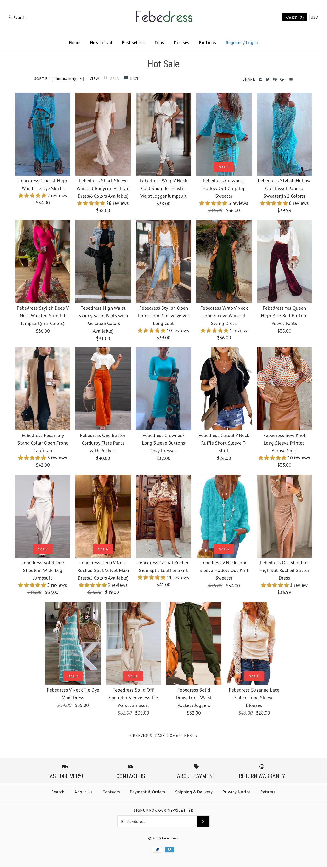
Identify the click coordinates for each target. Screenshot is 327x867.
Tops (159, 42)
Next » (190, 735)
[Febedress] (163, 9)
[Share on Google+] (283, 79)
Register (234, 42)
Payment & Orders (147, 792)
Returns (268, 792)
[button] (32, 195)
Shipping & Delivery (194, 792)
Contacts (111, 792)
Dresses (181, 42)
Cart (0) (295, 17)
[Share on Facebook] (260, 79)
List (134, 78)
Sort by (42, 78)
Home (74, 42)
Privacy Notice (237, 792)
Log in (252, 42)
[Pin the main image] (275, 79)
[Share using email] (291, 79)
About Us (83, 792)
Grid (115, 78)
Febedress (170, 838)
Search (58, 792)
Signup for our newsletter (163, 810)
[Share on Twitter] (268, 79)
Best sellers (133, 42)
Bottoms (207, 42)
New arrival (101, 42)
